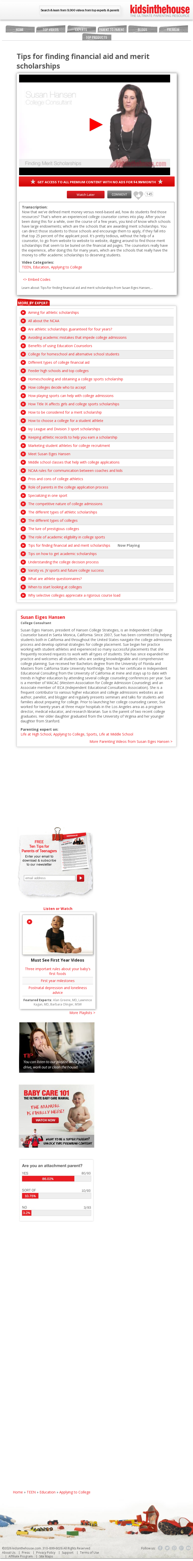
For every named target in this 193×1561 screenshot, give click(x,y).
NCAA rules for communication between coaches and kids (75, 470)
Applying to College (66, 267)
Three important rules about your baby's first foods (57, 971)
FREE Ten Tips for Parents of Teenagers (39, 846)
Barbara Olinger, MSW (66, 1004)
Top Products (96, 37)
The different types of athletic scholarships (62, 512)
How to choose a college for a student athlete (65, 420)
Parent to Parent (111, 29)
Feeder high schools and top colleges (58, 370)
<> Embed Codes (37, 279)
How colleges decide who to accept (57, 387)
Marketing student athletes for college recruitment (69, 445)
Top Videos (50, 29)
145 (136, 193)
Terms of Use (89, 1552)
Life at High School (36, 734)
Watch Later (86, 194)
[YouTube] (188, 1548)
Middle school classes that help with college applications (74, 462)
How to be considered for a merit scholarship (65, 412)
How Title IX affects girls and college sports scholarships (73, 404)
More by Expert (33, 302)
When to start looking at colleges (55, 587)
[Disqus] (97, 1296)
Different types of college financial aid (58, 362)
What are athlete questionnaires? (55, 578)
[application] (94, 125)
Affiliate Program (21, 1556)
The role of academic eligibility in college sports (66, 537)
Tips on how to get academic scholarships (62, 553)
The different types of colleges (53, 520)
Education (41, 267)
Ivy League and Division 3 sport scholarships (64, 428)
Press (26, 1552)
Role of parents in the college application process (68, 487)
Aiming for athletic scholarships (53, 312)
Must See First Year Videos (57, 960)
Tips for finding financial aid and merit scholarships (69, 545)
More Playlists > (82, 1012)
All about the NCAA (43, 320)
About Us (8, 1552)
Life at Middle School (116, 734)
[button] (94, 124)
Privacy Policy (45, 1552)
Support (67, 1552)
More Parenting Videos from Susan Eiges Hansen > (130, 741)
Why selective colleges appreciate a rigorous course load (74, 595)
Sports (91, 734)
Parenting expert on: (39, 729)
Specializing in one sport (47, 495)
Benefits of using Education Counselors (60, 345)
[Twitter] (167, 1548)
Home (20, 29)
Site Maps (46, 1556)
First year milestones (58, 980)
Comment (119, 194)
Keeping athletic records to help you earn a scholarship (72, 437)
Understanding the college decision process (63, 562)
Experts (81, 29)
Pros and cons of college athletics (55, 478)
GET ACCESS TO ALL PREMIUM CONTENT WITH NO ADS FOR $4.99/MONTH (97, 182)
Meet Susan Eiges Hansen (49, 453)
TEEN (26, 267)
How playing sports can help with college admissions (71, 395)
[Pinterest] (174, 1548)
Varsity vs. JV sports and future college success (66, 570)
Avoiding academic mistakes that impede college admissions (77, 337)
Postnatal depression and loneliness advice (57, 990)
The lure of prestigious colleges (53, 528)
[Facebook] (160, 1548)
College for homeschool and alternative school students (73, 354)
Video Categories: (38, 262)
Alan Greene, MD (65, 1000)
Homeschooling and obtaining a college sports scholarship (75, 379)
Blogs (142, 29)
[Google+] (181, 1548)
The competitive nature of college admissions (65, 503)
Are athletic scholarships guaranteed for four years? (70, 329)
